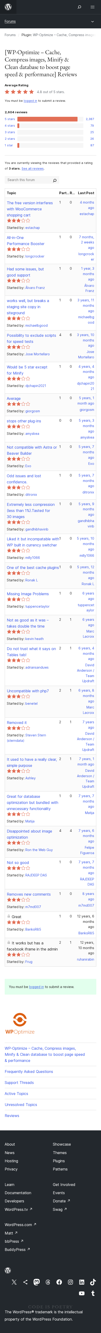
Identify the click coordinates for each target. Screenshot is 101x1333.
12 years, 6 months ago (85, 921)
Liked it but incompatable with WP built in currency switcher (33, 542)
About (10, 1144)
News (10, 1152)
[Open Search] (79, 7)
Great (16, 916)
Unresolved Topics (21, 1104)
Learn (9, 1184)
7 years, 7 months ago (86, 801)
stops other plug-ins (24, 421)
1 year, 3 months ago (87, 273)
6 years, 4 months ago (86, 653)
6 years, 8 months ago (86, 695)
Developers (14, 1201)
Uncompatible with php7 (28, 691)
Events (59, 1192)
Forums (10, 21)
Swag (60, 1209)
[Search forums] (54, 180)
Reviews (12, 1115)
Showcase (62, 1144)
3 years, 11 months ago (86, 305)
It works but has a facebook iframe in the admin (32, 946)
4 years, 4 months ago (86, 371)
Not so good (18, 862)
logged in (30, 100)
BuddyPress (17, 1249)
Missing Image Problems (28, 593)
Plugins (59, 1161)
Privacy (11, 1169)
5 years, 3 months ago (86, 425)
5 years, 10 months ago (85, 543)
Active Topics (16, 1093)
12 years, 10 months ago (86, 947)
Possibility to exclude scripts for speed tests (31, 338)
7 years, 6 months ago (86, 836)
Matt (11, 1233)
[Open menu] (93, 7)
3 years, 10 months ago (85, 340)
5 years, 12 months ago (85, 572)
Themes (60, 1152)
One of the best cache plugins (33, 567)
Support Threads (19, 1082)
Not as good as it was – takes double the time (28, 623)
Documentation (18, 1192)
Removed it (17, 722)
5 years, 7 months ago (86, 452)
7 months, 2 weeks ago (86, 242)
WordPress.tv (19, 1209)
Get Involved (64, 1184)
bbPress (14, 1241)
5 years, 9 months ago (86, 509)
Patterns (60, 1169)
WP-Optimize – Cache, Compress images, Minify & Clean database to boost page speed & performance (45, 1054)
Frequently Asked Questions (29, 1071)
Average (14, 398)
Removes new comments (29, 894)
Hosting (11, 1161)
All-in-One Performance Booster (25, 240)
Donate (61, 1201)
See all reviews (33, 168)
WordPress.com (21, 1224)
